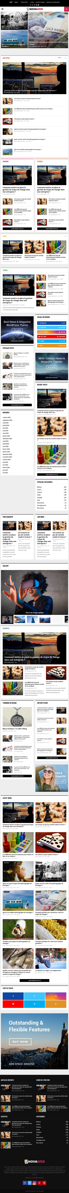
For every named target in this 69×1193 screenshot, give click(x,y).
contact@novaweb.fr (38, 1177)
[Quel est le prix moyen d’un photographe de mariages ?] (7, 131)
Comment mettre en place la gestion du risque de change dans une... (12, 257)
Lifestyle (39, 497)
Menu (59, 57)
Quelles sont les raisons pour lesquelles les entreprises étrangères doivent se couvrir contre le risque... (41, 26)
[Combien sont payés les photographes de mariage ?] (18, 929)
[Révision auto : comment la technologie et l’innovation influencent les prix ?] (7, 365)
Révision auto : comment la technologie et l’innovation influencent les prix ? (21, 364)
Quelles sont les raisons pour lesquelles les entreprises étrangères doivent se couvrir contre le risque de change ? (17, 972)
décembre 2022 (7, 454)
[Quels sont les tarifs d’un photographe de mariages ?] (7, 142)
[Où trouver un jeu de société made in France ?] (7, 101)
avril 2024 (5, 433)
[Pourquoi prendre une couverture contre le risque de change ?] (50, 900)
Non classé (40, 508)
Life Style (6, 58)
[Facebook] (25, 1183)
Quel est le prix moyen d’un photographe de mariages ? (30, 129)
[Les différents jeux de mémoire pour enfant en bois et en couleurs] (7, 111)
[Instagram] (34, 1183)
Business (6, 628)
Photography (8, 517)
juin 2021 (5, 470)
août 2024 (5, 423)
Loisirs (39, 489)
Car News (40, 517)
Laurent (6, 305)
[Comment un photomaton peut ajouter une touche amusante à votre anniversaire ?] (7, 376)
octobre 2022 (7, 459)
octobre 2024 (7, 417)
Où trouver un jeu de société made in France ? (27, 99)
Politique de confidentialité (52, 2)
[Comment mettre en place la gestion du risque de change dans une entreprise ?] (34, 78)
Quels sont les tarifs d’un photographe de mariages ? (30, 139)
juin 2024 (5, 428)
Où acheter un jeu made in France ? (24, 119)
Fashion (5, 161)
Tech (38, 500)
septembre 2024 (7, 420)
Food (4, 236)
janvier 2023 (6, 451)
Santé (39, 495)
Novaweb (41, 1191)
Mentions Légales (40, 2)
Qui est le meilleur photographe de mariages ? (27, 149)
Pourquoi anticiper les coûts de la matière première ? (13, 45)
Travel (5, 270)
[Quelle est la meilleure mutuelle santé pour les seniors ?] (7, 386)
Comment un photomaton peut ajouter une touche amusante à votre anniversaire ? (22, 375)
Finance (58, 39)
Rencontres (40, 503)
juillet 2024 (6, 425)
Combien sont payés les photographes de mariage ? (11, 27)
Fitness (39, 161)
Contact (32, 2)
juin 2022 (5, 462)
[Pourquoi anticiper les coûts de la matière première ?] (50, 929)
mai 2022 (5, 465)
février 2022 (6, 467)
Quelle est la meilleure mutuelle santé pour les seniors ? (20, 385)
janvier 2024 (6, 436)
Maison (39, 487)
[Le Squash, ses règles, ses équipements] (50, 958)
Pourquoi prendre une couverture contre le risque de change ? (49, 913)
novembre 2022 (7, 457)
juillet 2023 (6, 444)
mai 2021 (5, 472)
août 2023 (5, 441)
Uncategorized (41, 505)
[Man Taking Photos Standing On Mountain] (45, 619)
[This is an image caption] (34, 592)
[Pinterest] (39, 1183)
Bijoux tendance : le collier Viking (21, 354)
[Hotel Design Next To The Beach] (19, 619)
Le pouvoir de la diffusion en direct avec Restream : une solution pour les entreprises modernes (22, 396)
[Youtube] (44, 1183)
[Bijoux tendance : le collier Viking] (7, 355)
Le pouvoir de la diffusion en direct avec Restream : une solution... (22, 768)
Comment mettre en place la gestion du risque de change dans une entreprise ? (30, 90)
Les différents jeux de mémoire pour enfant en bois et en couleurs (33, 109)
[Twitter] (30, 1183)
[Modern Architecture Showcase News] (32, 619)
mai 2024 (5, 430)
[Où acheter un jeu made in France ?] (7, 121)
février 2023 (6, 449)
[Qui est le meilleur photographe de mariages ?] (7, 152)
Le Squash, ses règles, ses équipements (37, 45)
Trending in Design (9, 703)
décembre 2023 (7, 438)
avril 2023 (5, 446)
